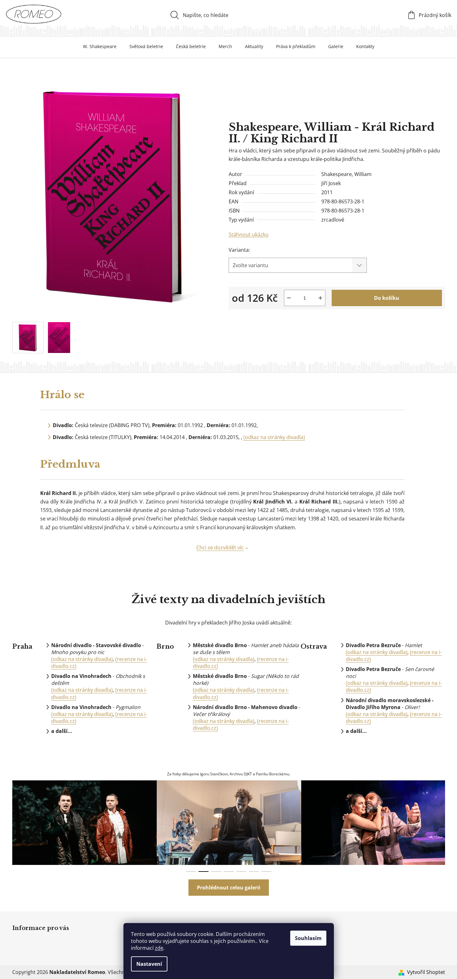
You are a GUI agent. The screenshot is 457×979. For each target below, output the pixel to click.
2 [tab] (204, 871)
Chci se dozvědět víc (220, 547)
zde (159, 947)
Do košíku (386, 297)
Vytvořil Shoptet (426, 972)
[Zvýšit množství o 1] (320, 298)
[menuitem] (100, 46)
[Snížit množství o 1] (289, 298)
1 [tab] (191, 871)
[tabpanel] (84, 822)
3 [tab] (216, 871)
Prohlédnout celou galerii (228, 887)
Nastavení (149, 963)
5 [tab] (241, 871)
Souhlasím (308, 938)
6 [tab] (254, 871)
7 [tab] (266, 871)
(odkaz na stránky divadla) (274, 437)
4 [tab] (229, 871)
